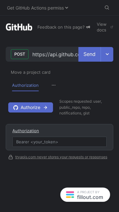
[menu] (59, 85)
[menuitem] (25, 85)
